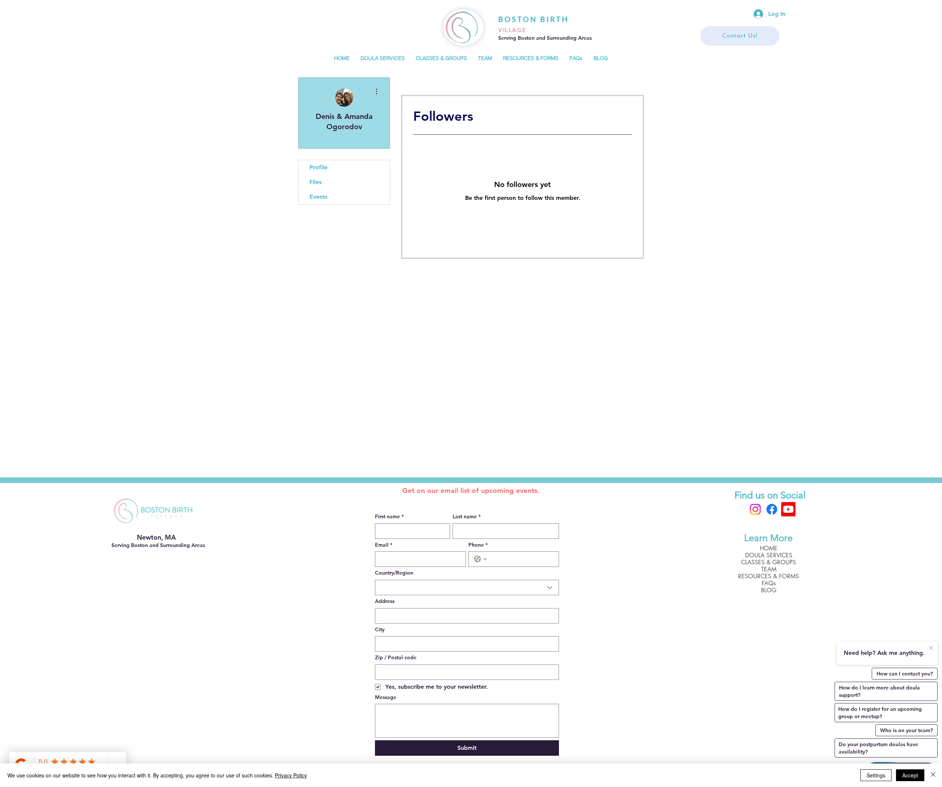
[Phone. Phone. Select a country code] (480, 559)
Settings (876, 775)
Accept (910, 775)
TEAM (768, 569)
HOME (769, 548)
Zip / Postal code (396, 657)
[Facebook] (772, 509)
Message (385, 697)
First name (389, 516)
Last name (467, 516)
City (380, 629)
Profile (318, 167)
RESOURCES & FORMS (768, 576)
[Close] (933, 775)
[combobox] (467, 587)
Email (383, 544)
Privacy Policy (291, 775)
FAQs (769, 583)
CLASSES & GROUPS (768, 562)
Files (315, 182)
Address (384, 601)
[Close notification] (931, 648)
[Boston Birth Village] (788, 509)
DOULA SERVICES (768, 555)
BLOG (768, 590)
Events (318, 196)
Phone (478, 544)
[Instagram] (755, 509)
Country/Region (394, 572)
